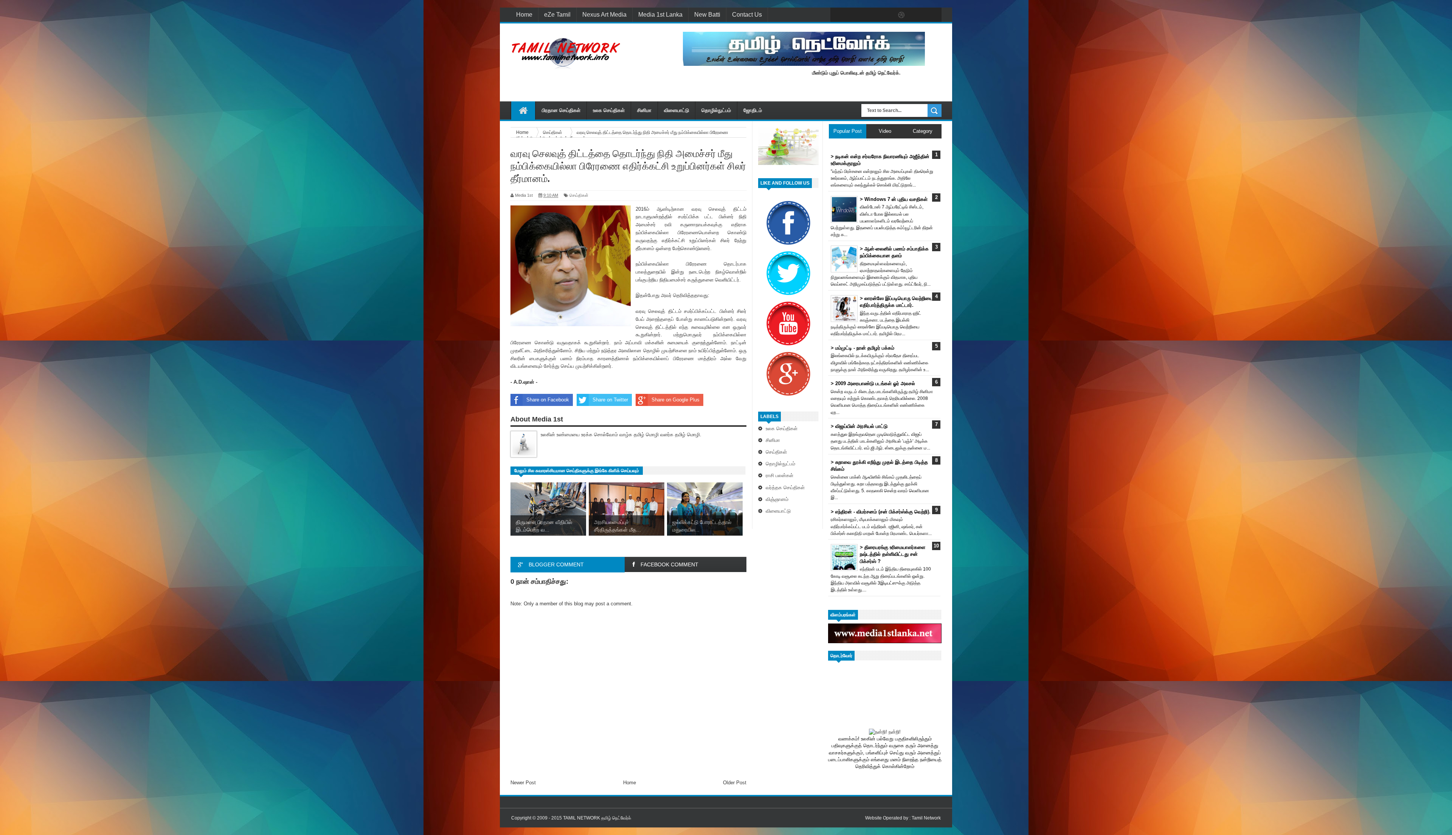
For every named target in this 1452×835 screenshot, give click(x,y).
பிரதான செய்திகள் (561, 110)
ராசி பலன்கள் (779, 475)
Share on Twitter (610, 400)
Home (524, 14)
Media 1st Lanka (660, 14)
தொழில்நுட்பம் (716, 110)
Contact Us (747, 14)
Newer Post (523, 782)
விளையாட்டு (676, 110)
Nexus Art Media (604, 14)
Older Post (734, 782)
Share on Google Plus (676, 400)
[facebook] (837, 15)
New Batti (707, 14)
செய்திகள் (776, 452)
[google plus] (933, 15)
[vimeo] (869, 15)
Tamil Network (926, 818)
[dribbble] (901, 15)
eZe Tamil (557, 14)
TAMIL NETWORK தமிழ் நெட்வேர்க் (597, 818)
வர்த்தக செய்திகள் (785, 487)
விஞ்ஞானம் (777, 499)
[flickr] (885, 15)
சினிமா (644, 110)
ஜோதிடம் (752, 110)
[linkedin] (917, 15)
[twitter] (853, 15)
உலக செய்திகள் (609, 110)
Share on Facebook (547, 400)
